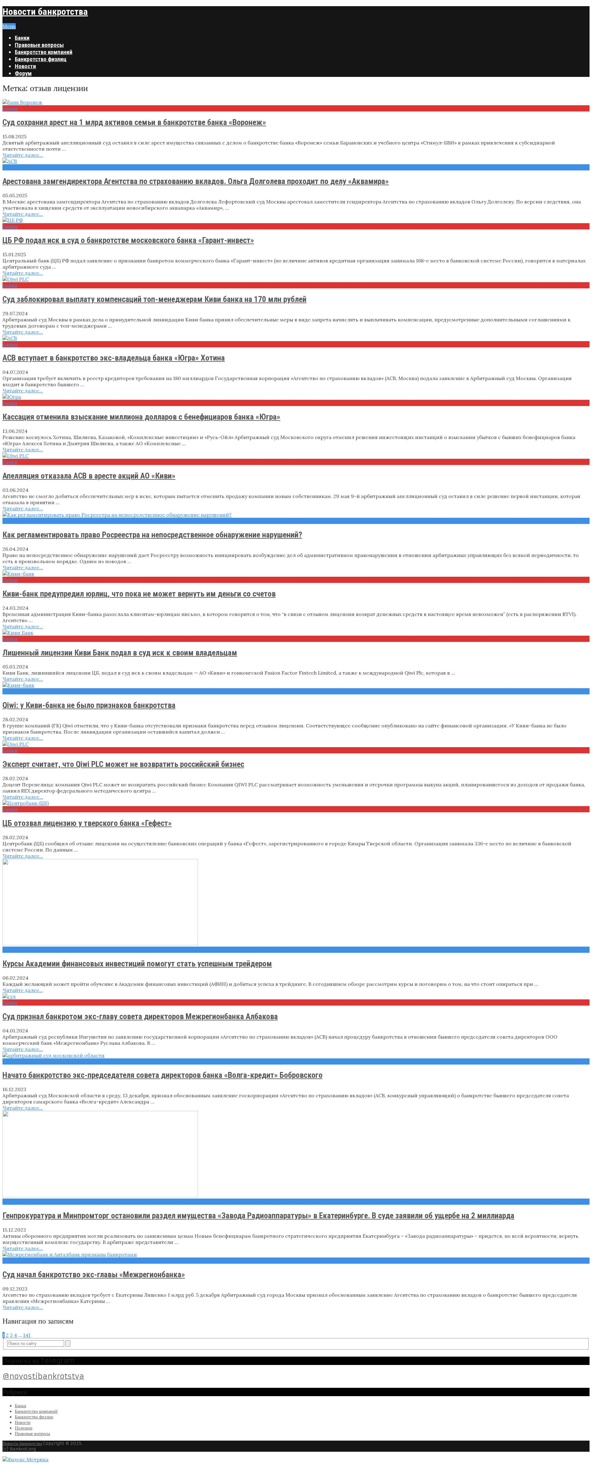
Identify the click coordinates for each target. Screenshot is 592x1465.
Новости (25, 66)
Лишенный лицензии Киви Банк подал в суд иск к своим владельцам (119, 652)
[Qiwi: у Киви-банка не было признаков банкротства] (296, 685)
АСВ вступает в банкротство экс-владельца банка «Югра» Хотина (113, 357)
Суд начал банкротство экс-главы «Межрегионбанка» (93, 1274)
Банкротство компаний (43, 52)
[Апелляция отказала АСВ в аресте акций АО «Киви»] (296, 456)
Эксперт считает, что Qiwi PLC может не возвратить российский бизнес (123, 764)
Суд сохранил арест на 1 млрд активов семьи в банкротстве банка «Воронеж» (134, 122)
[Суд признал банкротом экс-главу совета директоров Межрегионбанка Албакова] (296, 996)
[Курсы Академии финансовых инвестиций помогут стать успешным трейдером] (296, 903)
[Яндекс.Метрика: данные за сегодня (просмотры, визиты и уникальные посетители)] (25, 1459)
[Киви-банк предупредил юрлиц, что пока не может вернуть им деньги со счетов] (296, 574)
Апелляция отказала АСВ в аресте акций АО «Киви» (88, 475)
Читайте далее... (22, 155)
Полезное (14, 950)
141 (27, 1335)
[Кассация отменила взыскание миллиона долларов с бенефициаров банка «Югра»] (296, 397)
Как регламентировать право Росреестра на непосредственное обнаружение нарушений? (152, 534)
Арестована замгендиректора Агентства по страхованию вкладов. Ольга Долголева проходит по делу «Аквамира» (195, 181)
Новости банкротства (45, 11)
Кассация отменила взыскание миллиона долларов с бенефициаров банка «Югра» (141, 416)
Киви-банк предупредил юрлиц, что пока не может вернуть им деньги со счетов (139, 593)
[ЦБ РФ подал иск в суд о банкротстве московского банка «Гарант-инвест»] (296, 220)
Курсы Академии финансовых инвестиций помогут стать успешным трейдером (137, 963)
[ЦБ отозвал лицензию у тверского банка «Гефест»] (296, 803)
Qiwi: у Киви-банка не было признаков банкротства (88, 705)
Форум (23, 73)
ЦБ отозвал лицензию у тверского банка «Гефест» (87, 823)
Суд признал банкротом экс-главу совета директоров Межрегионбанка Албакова (140, 1016)
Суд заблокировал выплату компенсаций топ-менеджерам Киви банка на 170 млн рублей (154, 299)
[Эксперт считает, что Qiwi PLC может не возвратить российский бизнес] (296, 744)
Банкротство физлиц (41, 59)
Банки (22, 37)
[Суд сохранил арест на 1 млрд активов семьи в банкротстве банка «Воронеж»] (296, 102)
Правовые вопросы (39, 44)
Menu (9, 26)
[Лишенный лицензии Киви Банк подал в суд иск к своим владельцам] (296, 633)
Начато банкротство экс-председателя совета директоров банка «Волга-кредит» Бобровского (162, 1075)
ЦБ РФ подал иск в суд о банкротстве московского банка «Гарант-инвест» (128, 240)
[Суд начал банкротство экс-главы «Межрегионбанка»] (296, 1254)
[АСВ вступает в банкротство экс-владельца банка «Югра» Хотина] (296, 338)
